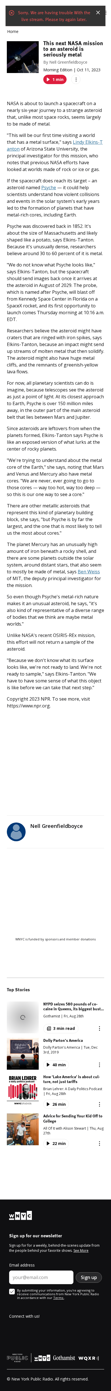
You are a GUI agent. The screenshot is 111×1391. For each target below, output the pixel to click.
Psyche (48, 187)
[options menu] (76, 79)
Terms (58, 1298)
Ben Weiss (89, 572)
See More (81, 1250)
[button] (55, 1017)
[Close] (98, 12)
